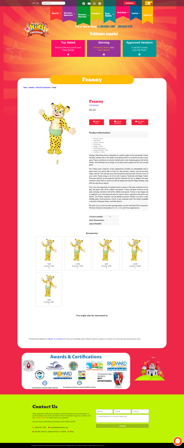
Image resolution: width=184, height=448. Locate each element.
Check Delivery (118, 122)
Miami (106, 47)
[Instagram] (94, 3)
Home (25, 87)
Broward (98, 47)
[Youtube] (89, 3)
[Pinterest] (99, 3)
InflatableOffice (100, 445)
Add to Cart (97, 122)
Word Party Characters (43, 87)
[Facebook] (83, 3)
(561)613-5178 (125, 26)
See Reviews (94, 105)
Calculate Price (140, 122)
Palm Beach (104, 50)
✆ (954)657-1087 (106, 26)
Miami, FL (52, 339)
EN (34, 3)
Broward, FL (61, 339)
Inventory (31, 87)
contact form (41, 418)
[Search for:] (53, 3)
